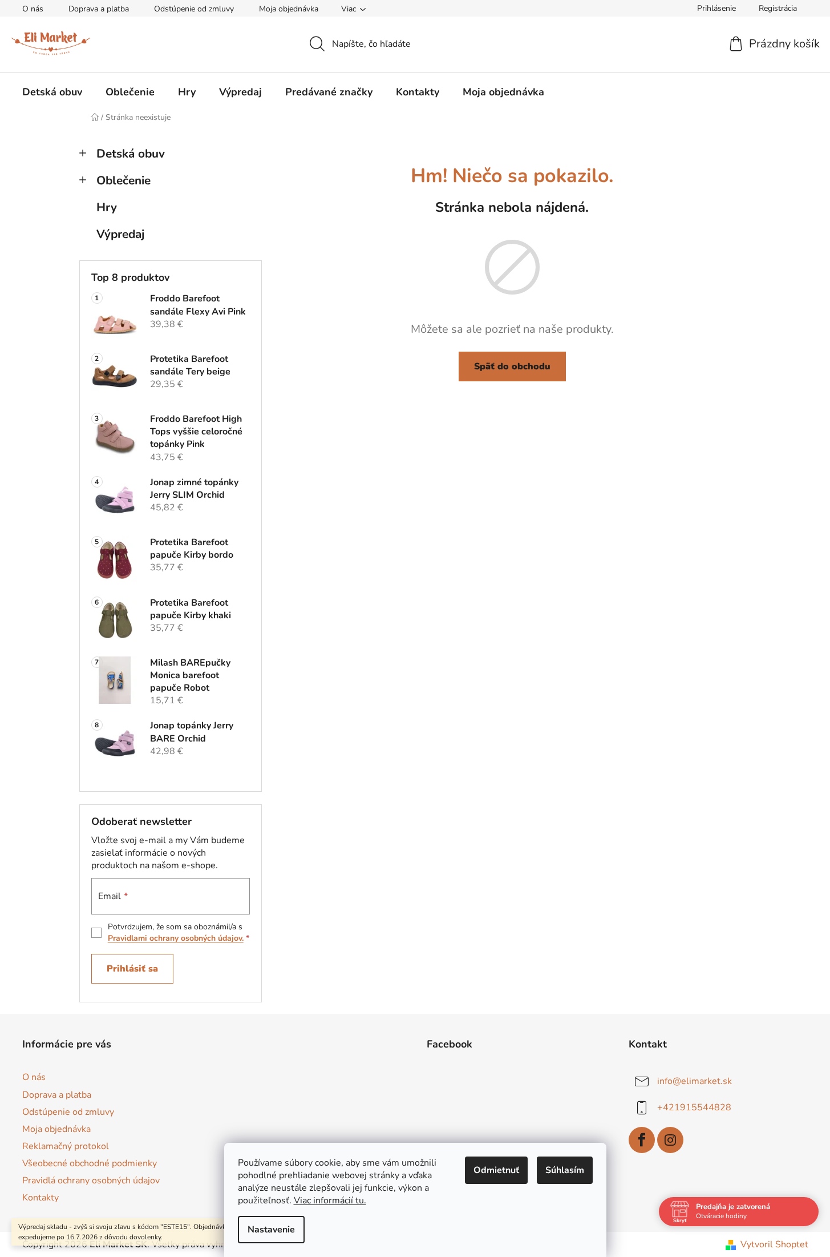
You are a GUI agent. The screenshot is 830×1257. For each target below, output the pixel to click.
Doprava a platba (98, 8)
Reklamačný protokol (65, 1146)
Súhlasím (564, 1170)
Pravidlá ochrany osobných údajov (91, 1180)
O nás (32, 8)
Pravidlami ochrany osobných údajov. (176, 938)
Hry (106, 207)
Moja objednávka (288, 8)
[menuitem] (52, 91)
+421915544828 (694, 1107)
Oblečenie (123, 180)
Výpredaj (120, 234)
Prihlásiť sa (132, 968)
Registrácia (778, 8)
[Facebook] (642, 1140)
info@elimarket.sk (694, 1081)
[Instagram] (670, 1140)
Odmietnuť (496, 1170)
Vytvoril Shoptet (774, 1244)
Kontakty (40, 1197)
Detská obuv (130, 154)
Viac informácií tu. (330, 1200)
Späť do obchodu (512, 366)
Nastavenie (271, 1229)
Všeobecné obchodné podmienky (89, 1163)
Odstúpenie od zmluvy (194, 8)
